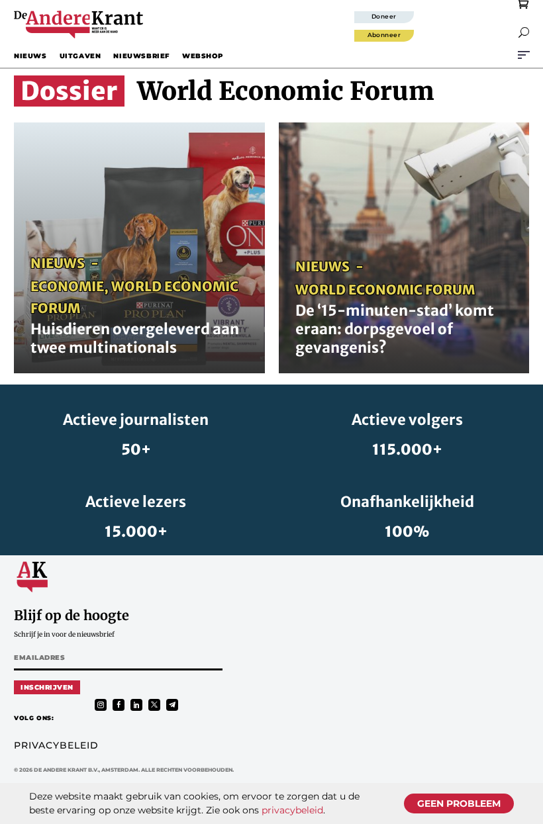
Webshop (202, 56)
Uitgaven (80, 56)
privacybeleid (292, 810)
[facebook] (118, 705)
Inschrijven (47, 687)
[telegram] (172, 705)
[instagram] (101, 705)
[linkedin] (136, 705)
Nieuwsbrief (141, 56)
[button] (523, 32)
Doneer (384, 16)
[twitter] (154, 705)
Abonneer (384, 34)
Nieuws (30, 56)
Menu (524, 55)
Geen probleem (459, 803)
